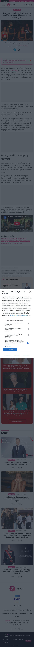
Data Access (17, 355)
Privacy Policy (26, 355)
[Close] (30, 292)
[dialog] (17, 323)
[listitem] (17, 320)
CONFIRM (10, 349)
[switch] (28, 323)
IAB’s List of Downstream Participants (19, 315)
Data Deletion (8, 355)
